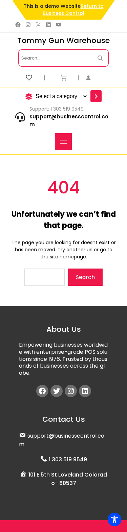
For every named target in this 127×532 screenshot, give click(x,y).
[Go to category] (96, 96)
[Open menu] (63, 141)
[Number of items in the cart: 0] (63, 77)
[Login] (97, 78)
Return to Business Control (73, 10)
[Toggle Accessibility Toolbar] (114, 519)
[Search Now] (100, 58)
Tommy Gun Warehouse (63, 40)
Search (85, 277)
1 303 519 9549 (68, 459)
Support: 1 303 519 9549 (56, 109)
